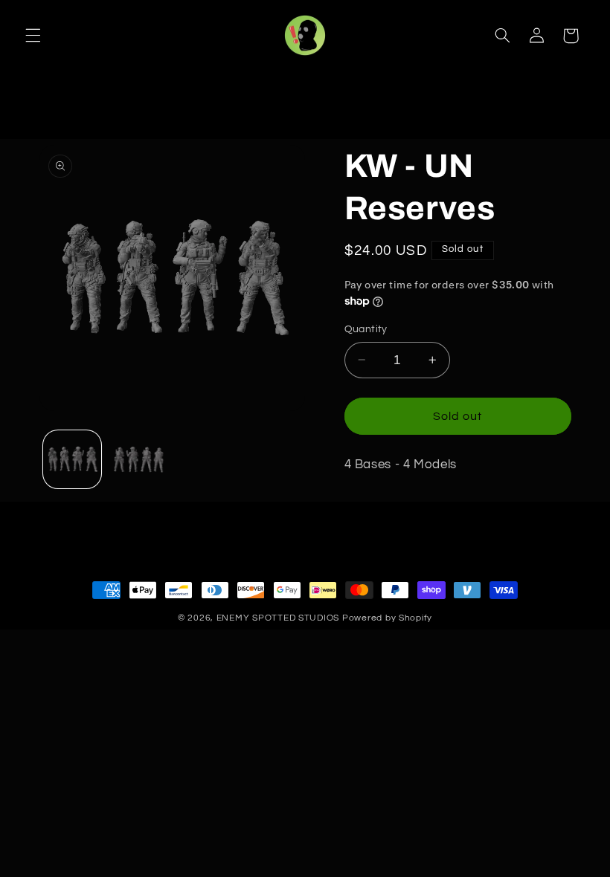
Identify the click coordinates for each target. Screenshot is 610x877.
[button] (33, 36)
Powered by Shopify (387, 618)
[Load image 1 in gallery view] (72, 459)
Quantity (366, 329)
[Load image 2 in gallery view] (138, 459)
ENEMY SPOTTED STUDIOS (277, 618)
